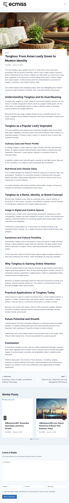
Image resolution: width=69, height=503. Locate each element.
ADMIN (9, 65)
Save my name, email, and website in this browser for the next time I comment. (30, 491)
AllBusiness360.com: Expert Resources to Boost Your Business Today (51, 426)
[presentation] (17, 409)
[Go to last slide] (5, 418)
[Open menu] (65, 4)
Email (27, 486)
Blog (6, 52)
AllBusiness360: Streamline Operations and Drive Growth (17, 426)
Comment (7, 462)
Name (6, 486)
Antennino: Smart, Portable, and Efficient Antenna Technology (17, 379)
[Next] (64, 418)
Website (50, 486)
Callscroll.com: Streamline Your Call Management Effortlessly (54, 379)
